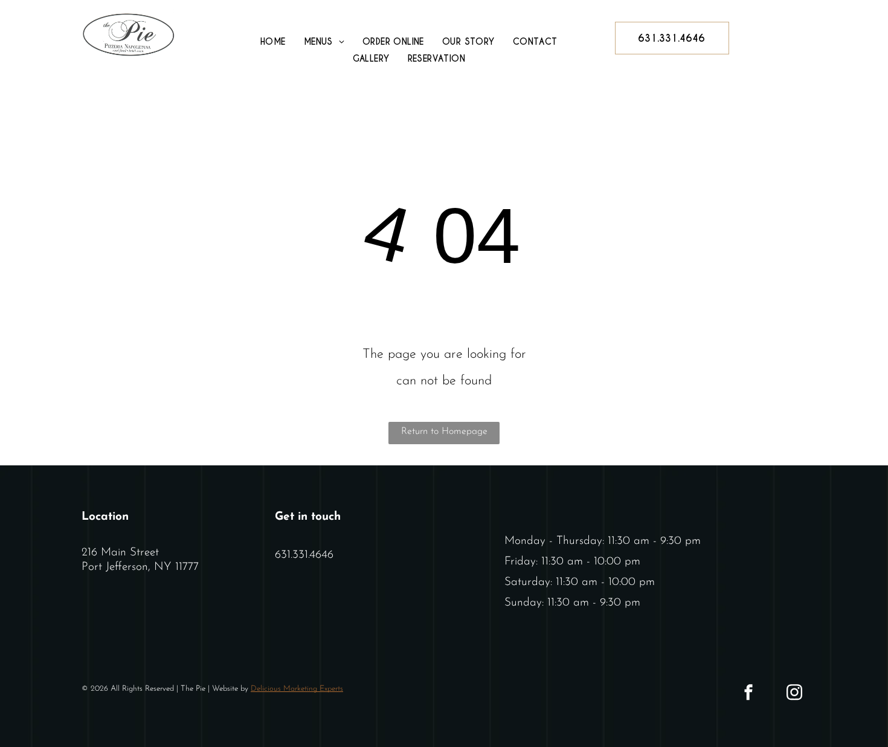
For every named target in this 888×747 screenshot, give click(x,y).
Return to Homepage (444, 431)
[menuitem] (273, 41)
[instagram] (794, 694)
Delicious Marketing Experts (297, 689)
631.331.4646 (304, 555)
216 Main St (111, 552)
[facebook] (748, 694)
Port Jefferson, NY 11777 (140, 567)
